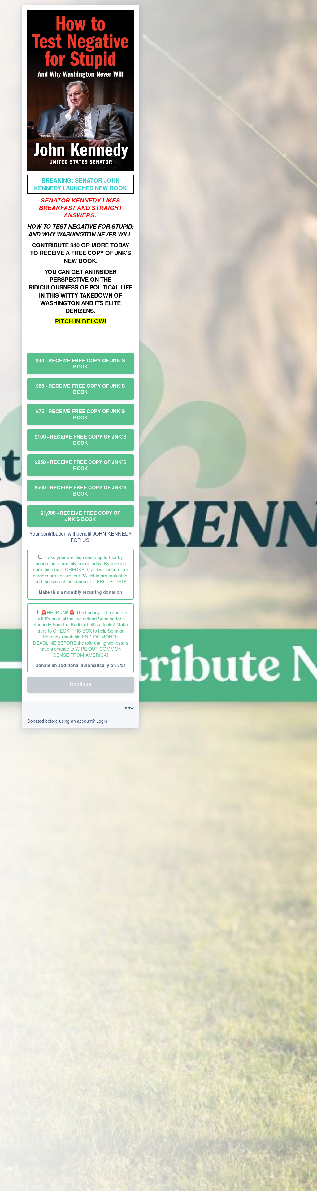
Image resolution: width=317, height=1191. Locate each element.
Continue (80, 684)
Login (101, 721)
